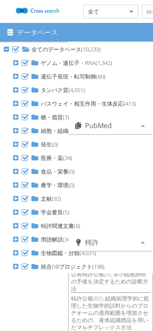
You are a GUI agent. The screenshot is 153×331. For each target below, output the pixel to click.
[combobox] (104, 11)
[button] (16, 49)
